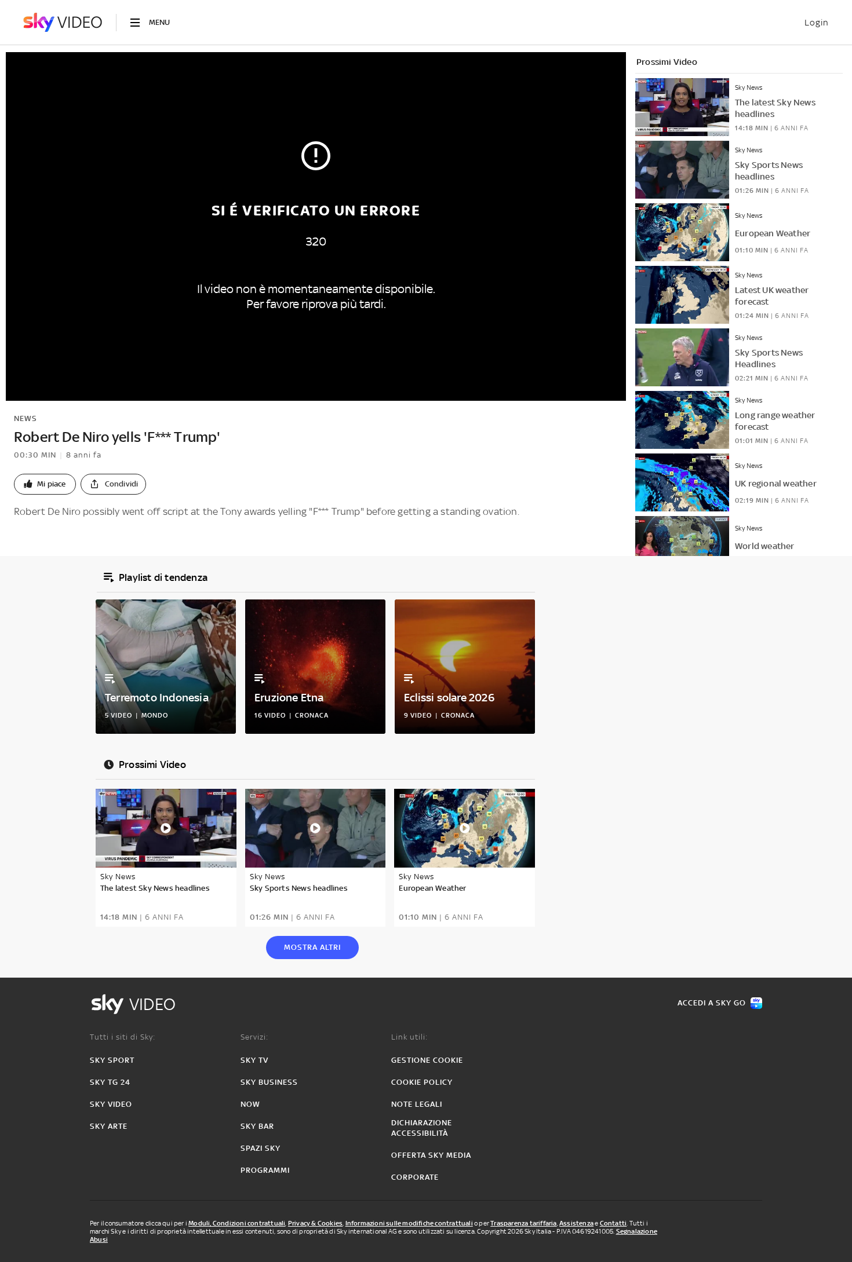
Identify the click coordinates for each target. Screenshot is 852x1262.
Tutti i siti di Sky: (122, 1037)
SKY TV (254, 1060)
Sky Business (269, 1082)
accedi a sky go (712, 1002)
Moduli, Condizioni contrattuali (236, 1223)
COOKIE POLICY (422, 1082)
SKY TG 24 (110, 1082)
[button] (45, 484)
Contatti (613, 1223)
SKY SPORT (112, 1060)
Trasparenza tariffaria (523, 1223)
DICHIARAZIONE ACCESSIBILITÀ (421, 1127)
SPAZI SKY (261, 1148)
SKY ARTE (109, 1126)
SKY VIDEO (111, 1104)
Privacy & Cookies (315, 1223)
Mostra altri (312, 947)
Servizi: (254, 1037)
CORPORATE (415, 1177)
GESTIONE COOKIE (427, 1060)
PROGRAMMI (265, 1170)
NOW (250, 1104)
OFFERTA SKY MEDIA (431, 1155)
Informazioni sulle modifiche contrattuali (409, 1223)
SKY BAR (257, 1126)
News (25, 418)
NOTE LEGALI (416, 1104)
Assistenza (576, 1223)
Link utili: (409, 1037)
